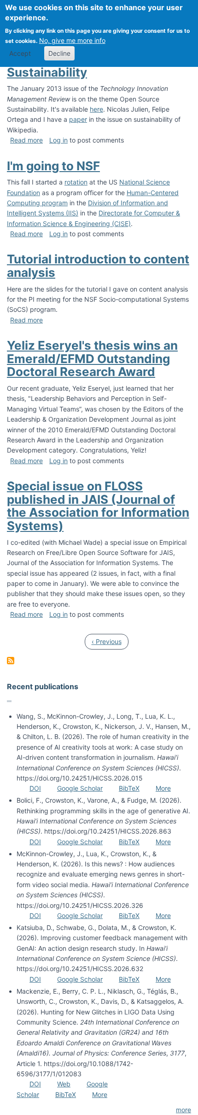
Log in (58, 140)
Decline (59, 53)
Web (63, 1084)
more (183, 1110)
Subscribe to (10, 660)
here (96, 109)
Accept (20, 53)
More (163, 788)
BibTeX (129, 788)
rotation (75, 182)
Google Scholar (80, 788)
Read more (26, 140)
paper (78, 119)
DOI (35, 788)
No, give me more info (72, 40)
